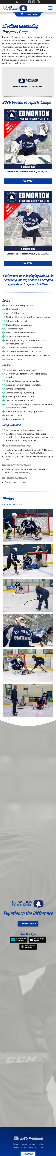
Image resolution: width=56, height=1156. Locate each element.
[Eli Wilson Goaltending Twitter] (34, 2)
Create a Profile (28, 923)
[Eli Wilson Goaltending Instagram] (38, 2)
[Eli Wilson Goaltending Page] (29, 2)
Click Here (41, 284)
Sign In (21, 2)
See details (28, 181)
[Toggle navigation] (50, 8)
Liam (7, 459)
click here (22, 482)
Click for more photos (12, 504)
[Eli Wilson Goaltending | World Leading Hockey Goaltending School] (15, 7)
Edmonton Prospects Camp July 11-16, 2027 (28, 171)
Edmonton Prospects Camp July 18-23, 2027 (28, 253)
